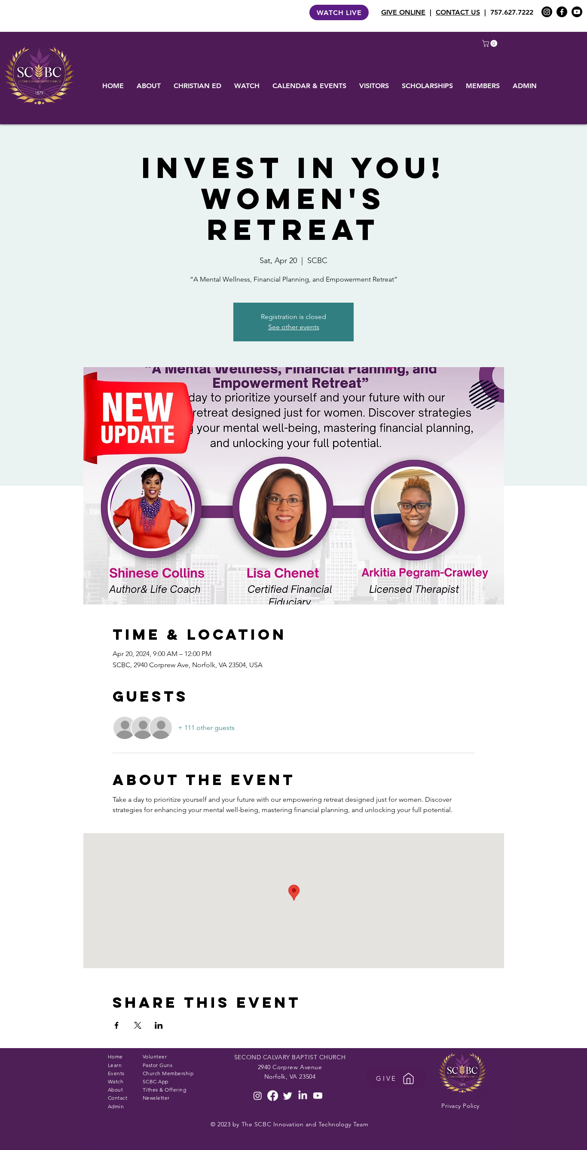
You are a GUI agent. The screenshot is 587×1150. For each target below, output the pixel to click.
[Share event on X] (138, 1025)
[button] (490, 43)
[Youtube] (577, 11)
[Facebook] (561, 11)
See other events (293, 327)
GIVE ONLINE (403, 12)
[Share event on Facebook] (117, 1025)
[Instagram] (546, 11)
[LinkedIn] (302, 1095)
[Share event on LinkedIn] (159, 1025)
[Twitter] (287, 1095)
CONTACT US (458, 12)
